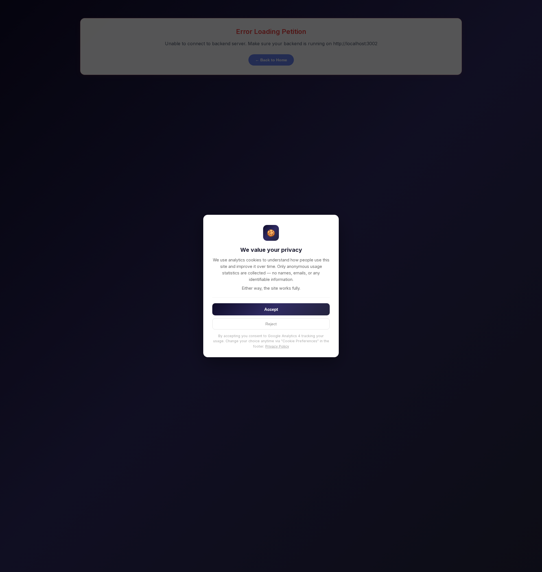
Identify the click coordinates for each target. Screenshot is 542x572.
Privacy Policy (277, 346)
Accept (271, 309)
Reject (271, 324)
